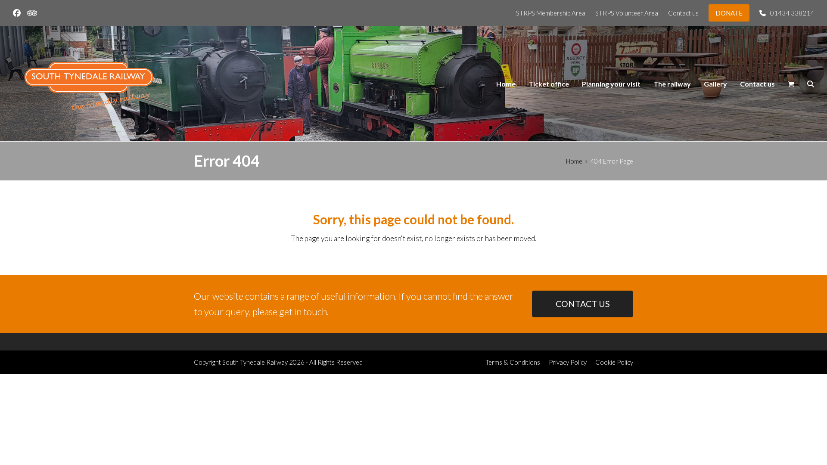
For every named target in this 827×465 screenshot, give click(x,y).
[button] (791, 84)
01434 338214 (792, 13)
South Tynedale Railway (255, 362)
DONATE (729, 13)
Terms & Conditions (512, 362)
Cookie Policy (614, 362)
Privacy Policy (568, 362)
